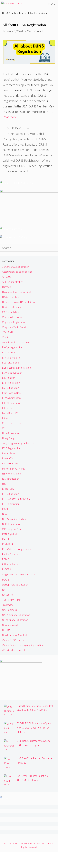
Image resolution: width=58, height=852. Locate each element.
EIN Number (8, 377)
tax (3, 589)
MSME (5, 508)
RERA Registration (11, 564)
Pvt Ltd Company (11, 554)
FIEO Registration (11, 402)
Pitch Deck (7, 544)
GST (4, 428)
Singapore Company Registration (19, 574)
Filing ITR (7, 407)
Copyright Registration (14, 322)
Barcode (6, 286)
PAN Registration (11, 534)
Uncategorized (10, 624)
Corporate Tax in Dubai (14, 327)
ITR (3, 483)
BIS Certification (10, 296)
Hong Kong (8, 438)
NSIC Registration (11, 524)
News (5, 513)
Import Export (9, 453)
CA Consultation (10, 312)
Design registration (12, 347)
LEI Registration (10, 493)
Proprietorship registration (16, 549)
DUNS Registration (18, 128)
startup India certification (15, 584)
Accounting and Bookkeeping (17, 271)
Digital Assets (9, 352)
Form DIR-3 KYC (10, 413)
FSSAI (5, 418)
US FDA (6, 630)
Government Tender (12, 423)
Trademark (7, 604)
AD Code (7, 276)
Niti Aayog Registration (14, 519)
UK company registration (15, 619)
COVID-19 (8, 332)
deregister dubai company (15, 342)
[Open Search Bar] (37, 3)
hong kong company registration (18, 443)
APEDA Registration (12, 281)
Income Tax (7, 458)
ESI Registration (10, 387)
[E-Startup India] (11, 3)
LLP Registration (11, 503)
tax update (7, 594)
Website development (13, 650)
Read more (10, 117)
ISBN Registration (11, 473)
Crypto (5, 337)
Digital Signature (11, 357)
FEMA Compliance (12, 397)
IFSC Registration (11, 448)
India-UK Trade (10, 463)
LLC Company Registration (16, 498)
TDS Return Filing (11, 599)
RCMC (5, 559)
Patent (5, 539)
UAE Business (9, 609)
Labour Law (8, 488)
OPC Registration (11, 529)
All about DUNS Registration (24, 25)
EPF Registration (11, 382)
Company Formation (12, 317)
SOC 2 (5, 579)
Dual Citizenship (10, 362)
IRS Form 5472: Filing (13, 468)
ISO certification (10, 478)
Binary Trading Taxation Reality (18, 291)
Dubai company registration (16, 367)
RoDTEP (6, 569)
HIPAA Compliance (12, 433)
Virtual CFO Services (13, 640)
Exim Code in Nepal (12, 392)
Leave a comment (17, 171)
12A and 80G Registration (15, 266)
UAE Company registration (16, 614)
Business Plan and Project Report (19, 302)
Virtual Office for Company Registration (23, 645)
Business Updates (11, 307)
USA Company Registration (16, 635)
